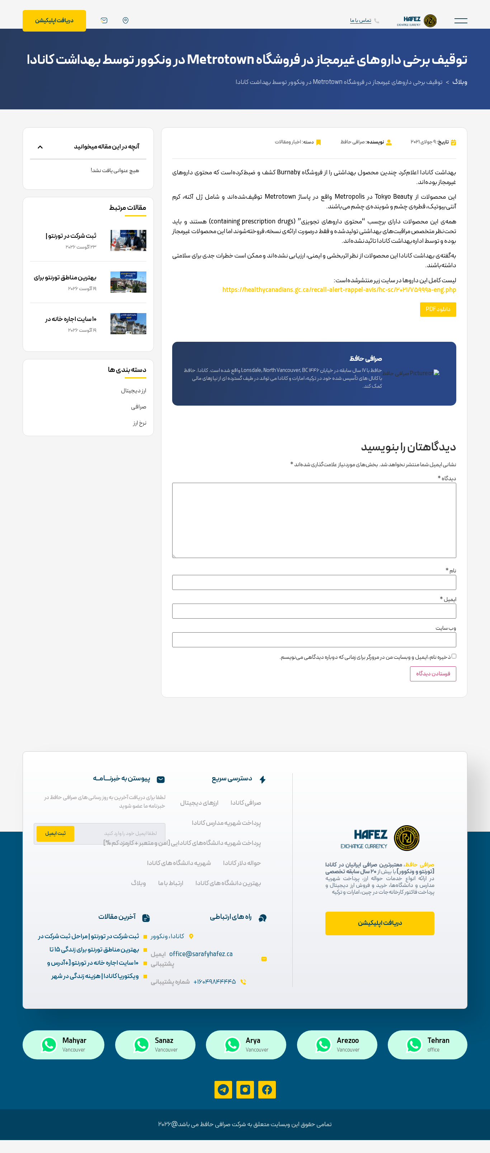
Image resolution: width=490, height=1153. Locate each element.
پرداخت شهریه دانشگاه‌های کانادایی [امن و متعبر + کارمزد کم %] (182, 843)
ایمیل (448, 600)
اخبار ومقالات (288, 142)
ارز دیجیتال (133, 391)
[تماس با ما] (376, 20)
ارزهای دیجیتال (199, 803)
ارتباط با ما (170, 883)
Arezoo (348, 1041)
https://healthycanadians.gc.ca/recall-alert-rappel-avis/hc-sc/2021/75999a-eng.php (339, 290)
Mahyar (74, 1041)
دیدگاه (447, 479)
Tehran (438, 1041)
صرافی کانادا (246, 803)
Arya (253, 1041)
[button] (460, 20)
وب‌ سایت (445, 628)
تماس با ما (360, 20)
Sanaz (164, 1041)
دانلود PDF (438, 309)
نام (451, 571)
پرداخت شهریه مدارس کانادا (226, 823)
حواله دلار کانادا (242, 863)
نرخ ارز (139, 423)
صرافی (138, 407)
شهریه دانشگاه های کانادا (179, 863)
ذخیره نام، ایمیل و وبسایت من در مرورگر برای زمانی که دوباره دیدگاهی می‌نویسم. (365, 657)
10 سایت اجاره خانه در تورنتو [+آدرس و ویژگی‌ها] (64, 324)
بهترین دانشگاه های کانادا (228, 883)
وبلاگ (459, 82)
